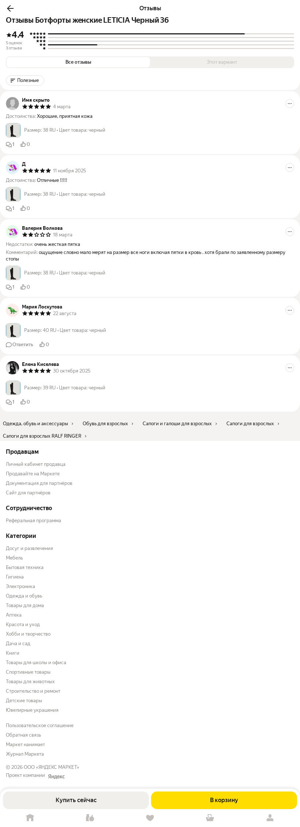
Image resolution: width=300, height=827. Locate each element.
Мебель (14, 558)
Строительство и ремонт (33, 691)
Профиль (270, 818)
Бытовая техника (25, 567)
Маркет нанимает (25, 744)
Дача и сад (18, 643)
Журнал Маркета (25, 754)
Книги (12, 653)
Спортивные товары (28, 672)
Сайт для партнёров (28, 492)
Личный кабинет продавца (35, 464)
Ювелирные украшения (32, 710)
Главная (30, 818)
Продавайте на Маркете (33, 473)
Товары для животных (30, 681)
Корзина (210, 818)
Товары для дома (25, 605)
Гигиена (15, 577)
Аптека (14, 615)
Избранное (150, 818)
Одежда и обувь (24, 596)
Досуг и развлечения (29, 548)
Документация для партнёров (39, 483)
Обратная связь (23, 735)
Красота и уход (23, 624)
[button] (10, 8)
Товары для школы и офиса (36, 662)
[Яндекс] (56, 776)
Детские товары (24, 700)
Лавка (90, 818)
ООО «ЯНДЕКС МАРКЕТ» (51, 767)
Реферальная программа (33, 520)
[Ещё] (289, 103)
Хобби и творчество (28, 634)
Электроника (20, 586)
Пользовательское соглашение (40, 725)
